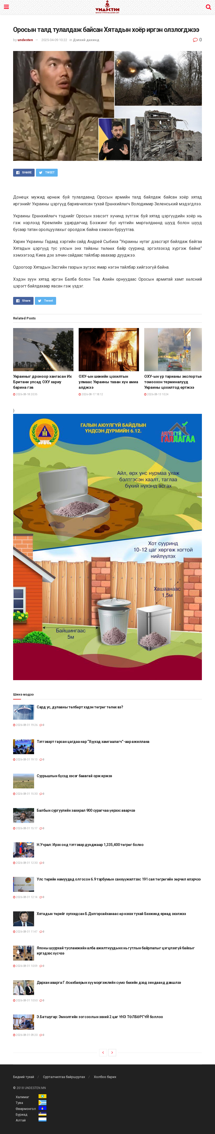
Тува (19, 1103)
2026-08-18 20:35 (26, 394)
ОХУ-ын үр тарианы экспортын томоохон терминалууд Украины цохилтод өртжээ (173, 382)
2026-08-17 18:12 (92, 394)
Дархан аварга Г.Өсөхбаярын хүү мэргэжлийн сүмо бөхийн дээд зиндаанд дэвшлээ (109, 982)
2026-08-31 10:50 (26, 1000)
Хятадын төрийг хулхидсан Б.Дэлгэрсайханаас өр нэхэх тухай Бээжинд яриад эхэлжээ (111, 914)
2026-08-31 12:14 (26, 897)
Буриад (21, 1114)
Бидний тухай (23, 1077)
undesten (25, 40)
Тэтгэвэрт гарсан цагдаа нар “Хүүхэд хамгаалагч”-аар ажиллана (93, 742)
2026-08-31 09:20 (26, 1035)
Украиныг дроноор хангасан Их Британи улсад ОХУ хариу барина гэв (42, 382)
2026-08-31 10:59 (26, 965)
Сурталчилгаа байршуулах (64, 1077)
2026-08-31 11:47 (26, 931)
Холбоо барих (105, 1077)
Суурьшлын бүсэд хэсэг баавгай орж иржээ (74, 776)
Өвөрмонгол (26, 1109)
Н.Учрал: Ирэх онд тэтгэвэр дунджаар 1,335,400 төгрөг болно (90, 845)
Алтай (21, 1120)
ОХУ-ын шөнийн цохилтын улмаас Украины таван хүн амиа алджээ (108, 382)
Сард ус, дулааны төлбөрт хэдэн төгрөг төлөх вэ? (80, 707)
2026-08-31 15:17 (26, 828)
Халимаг (22, 1097)
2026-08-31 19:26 (26, 725)
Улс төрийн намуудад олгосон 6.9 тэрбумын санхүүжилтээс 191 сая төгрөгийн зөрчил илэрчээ (119, 879)
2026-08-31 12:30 (26, 862)
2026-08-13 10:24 (158, 394)
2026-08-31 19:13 (26, 759)
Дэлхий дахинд (86, 40)
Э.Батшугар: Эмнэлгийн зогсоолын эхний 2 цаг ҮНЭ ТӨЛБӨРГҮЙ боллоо (100, 1017)
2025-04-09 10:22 (54, 40)
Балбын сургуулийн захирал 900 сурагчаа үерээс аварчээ (86, 810)
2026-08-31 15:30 (26, 793)
